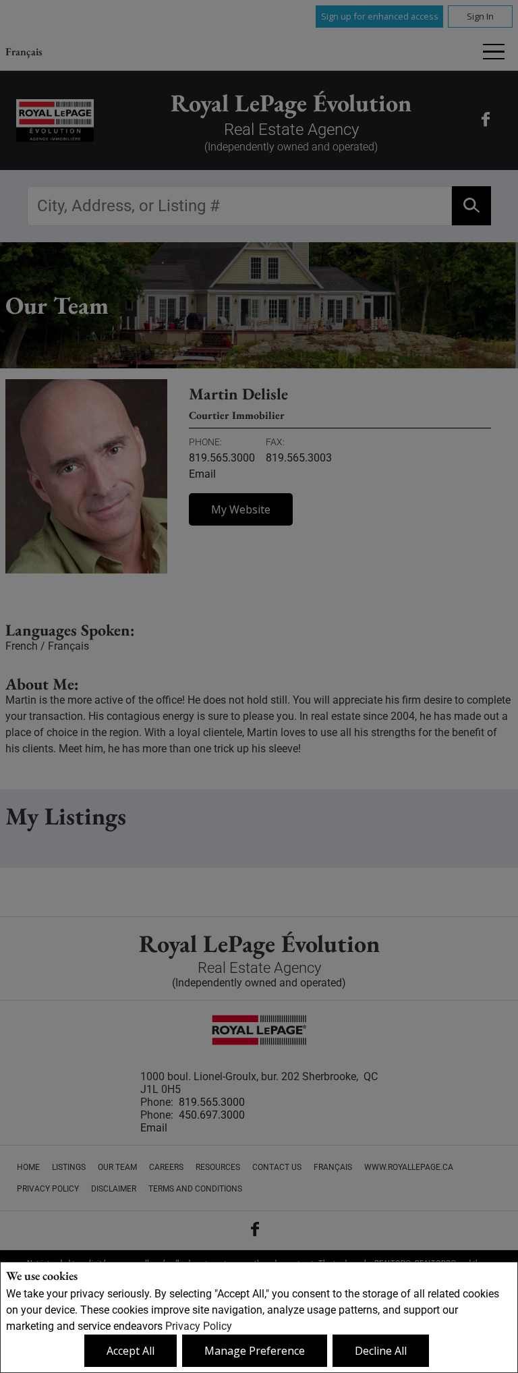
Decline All (381, 1350)
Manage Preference (254, 1350)
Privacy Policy (198, 1326)
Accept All (130, 1350)
